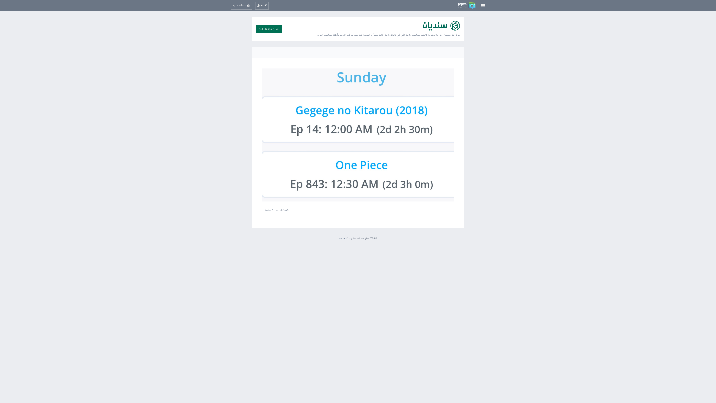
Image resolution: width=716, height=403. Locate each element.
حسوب (342, 238)
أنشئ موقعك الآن (269, 29)
